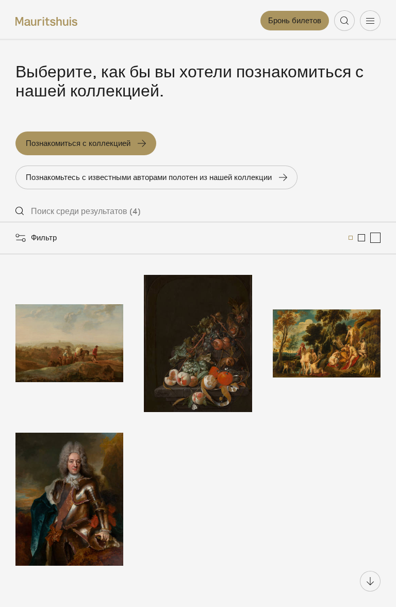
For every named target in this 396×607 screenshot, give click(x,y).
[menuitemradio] (351, 238)
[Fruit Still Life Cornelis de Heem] (198, 344)
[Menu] (370, 20)
